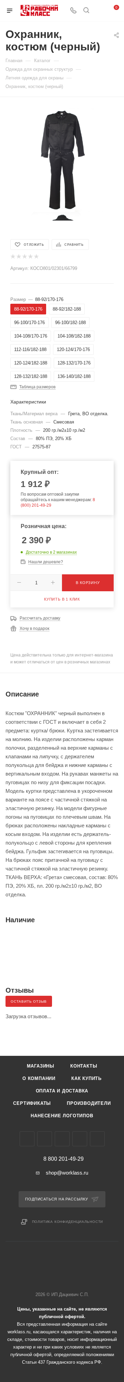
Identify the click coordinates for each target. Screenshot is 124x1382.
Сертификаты (32, 1103)
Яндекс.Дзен (97, 1138)
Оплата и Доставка (62, 1090)
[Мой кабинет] (99, 11)
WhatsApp (79, 1138)
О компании (38, 1078)
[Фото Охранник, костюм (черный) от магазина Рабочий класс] (62, 160)
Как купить (86, 1078)
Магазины (40, 1066)
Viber (62, 1138)
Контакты (83, 1066)
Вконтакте (27, 1138)
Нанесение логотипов (62, 1115)
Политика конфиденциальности (67, 1222)
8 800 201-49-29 (63, 1159)
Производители (89, 1103)
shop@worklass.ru (67, 1173)
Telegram (44, 1138)
